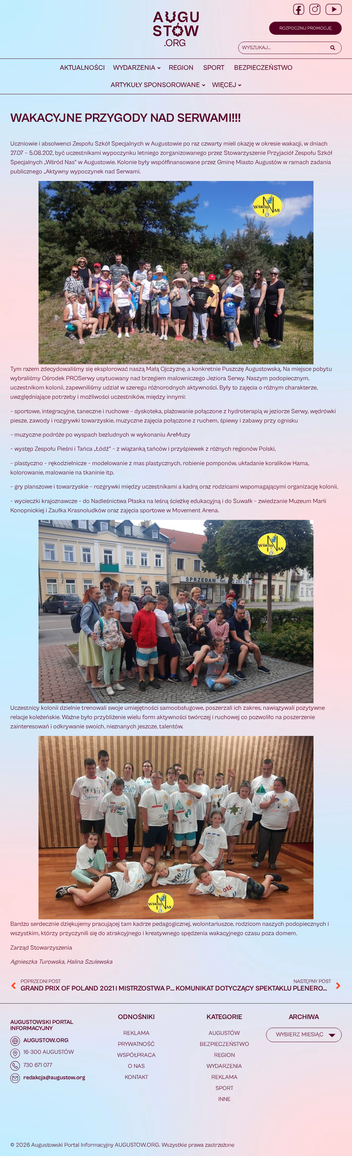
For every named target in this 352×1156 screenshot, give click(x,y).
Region (181, 68)
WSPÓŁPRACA (136, 1055)
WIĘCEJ (224, 85)
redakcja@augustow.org (54, 1077)
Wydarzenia (134, 68)
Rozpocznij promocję (305, 28)
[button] (137, 68)
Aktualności (82, 68)
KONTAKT (136, 1077)
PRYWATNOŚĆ (136, 1044)
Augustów (224, 1033)
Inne (224, 1099)
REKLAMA (136, 1033)
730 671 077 (37, 1065)
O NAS (136, 1066)
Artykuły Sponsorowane (155, 85)
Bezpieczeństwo (263, 68)
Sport (213, 68)
